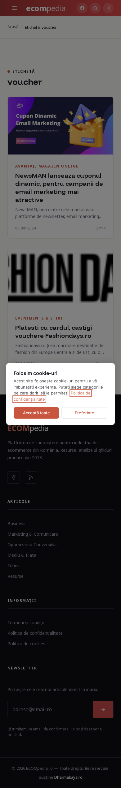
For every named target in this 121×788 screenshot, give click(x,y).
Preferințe (84, 412)
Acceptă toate (36, 412)
